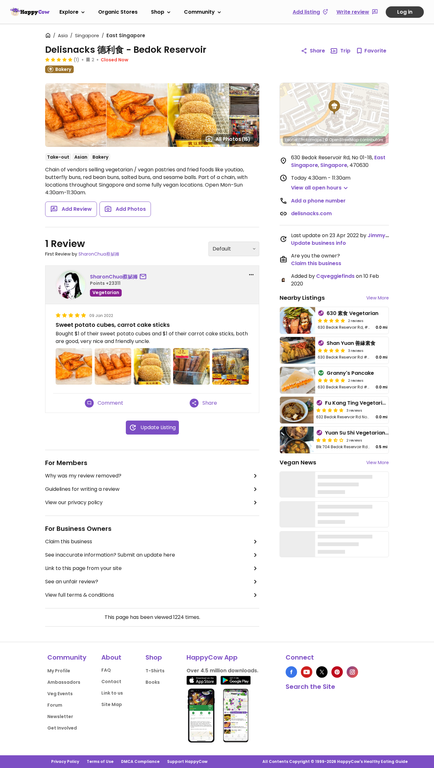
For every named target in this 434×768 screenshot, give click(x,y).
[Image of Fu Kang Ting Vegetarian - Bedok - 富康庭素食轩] (297, 410)
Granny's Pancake (350, 373)
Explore (68, 12)
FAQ (106, 670)
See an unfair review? (71, 581)
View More (377, 298)
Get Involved (62, 728)
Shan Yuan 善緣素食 (351, 343)
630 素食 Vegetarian (352, 313)
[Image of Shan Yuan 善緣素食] (297, 350)
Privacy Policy (65, 761)
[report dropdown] (251, 274)
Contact (111, 681)
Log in (404, 12)
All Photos (232, 139)
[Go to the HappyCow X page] (322, 672)
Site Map (111, 704)
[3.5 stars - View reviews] (329, 440)
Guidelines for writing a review (82, 489)
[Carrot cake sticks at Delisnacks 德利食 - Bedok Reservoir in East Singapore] (113, 366)
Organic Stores (118, 12)
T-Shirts (155, 671)
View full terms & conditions (79, 595)
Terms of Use (100, 761)
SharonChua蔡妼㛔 (98, 254)
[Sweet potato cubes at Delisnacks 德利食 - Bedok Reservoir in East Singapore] (74, 366)
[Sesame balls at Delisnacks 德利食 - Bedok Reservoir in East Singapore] (152, 366)
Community (199, 12)
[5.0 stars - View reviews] (58, 59)
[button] (334, 107)
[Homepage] (30, 11)
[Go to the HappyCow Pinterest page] (337, 672)
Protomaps (311, 139)
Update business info (318, 243)
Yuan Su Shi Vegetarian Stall (361, 432)
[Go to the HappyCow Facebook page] (291, 672)
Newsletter (60, 716)
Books (153, 682)
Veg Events (60, 693)
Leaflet (291, 139)
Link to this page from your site (83, 568)
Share (317, 50)
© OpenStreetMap (342, 139)
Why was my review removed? (83, 475)
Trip (345, 50)
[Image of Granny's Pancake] (297, 380)
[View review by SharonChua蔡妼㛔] (71, 285)
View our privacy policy (74, 502)
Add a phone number (318, 200)
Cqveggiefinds (335, 276)
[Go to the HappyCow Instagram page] (352, 672)
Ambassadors (63, 682)
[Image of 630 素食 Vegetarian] (297, 320)
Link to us (112, 693)
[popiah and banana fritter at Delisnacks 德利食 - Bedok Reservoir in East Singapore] (230, 366)
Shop (157, 12)
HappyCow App (212, 657)
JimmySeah (383, 235)
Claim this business (68, 541)
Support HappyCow (187, 761)
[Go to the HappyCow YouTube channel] (306, 672)
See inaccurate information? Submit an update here (110, 555)
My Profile (58, 671)
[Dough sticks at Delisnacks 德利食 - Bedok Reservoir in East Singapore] (191, 366)
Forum (54, 705)
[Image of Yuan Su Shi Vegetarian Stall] (297, 440)
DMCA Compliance (140, 761)
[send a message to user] (144, 277)
